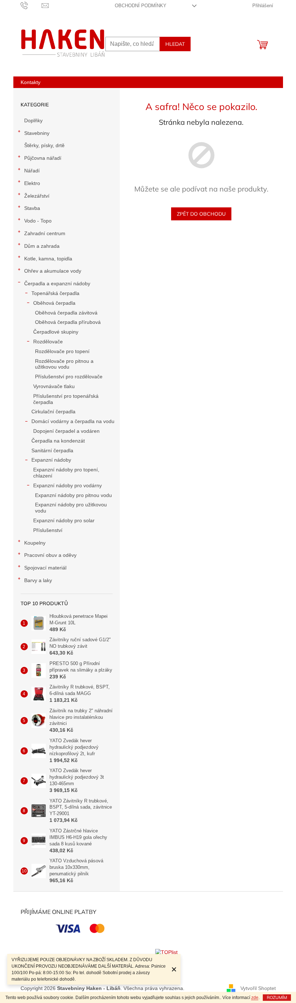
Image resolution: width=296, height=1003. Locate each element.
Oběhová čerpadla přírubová (68, 322)
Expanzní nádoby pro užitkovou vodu (71, 508)
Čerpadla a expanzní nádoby (57, 283)
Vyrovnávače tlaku (54, 386)
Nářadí (32, 170)
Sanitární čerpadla (52, 450)
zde (254, 997)
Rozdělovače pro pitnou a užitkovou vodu (64, 364)
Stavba (32, 208)
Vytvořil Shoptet (258, 988)
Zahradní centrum (44, 233)
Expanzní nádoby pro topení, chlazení (66, 473)
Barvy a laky (38, 580)
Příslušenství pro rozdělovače (69, 376)
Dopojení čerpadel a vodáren (66, 431)
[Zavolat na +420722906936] (31, 5)
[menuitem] (30, 82)
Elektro (32, 183)
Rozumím (277, 997)
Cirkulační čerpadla (53, 411)
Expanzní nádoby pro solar (64, 520)
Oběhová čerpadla (54, 303)
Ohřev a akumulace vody (52, 271)
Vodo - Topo (38, 221)
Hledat (175, 44)
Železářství (36, 196)
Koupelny (34, 543)
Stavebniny (36, 133)
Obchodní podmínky (140, 5)
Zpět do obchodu (201, 214)
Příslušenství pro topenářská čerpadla (66, 399)
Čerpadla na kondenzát (58, 441)
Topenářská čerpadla (55, 293)
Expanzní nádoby (51, 460)
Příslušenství (47, 530)
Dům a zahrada (42, 246)
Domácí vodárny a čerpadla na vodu (72, 421)
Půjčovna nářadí (42, 158)
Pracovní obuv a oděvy (50, 555)
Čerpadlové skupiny (55, 332)
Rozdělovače (48, 341)
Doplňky (33, 120)
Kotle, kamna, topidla (48, 258)
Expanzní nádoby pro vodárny (67, 485)
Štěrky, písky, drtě (44, 145)
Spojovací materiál (45, 568)
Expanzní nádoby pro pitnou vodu (73, 495)
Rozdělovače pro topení (62, 351)
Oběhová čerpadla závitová (66, 313)
